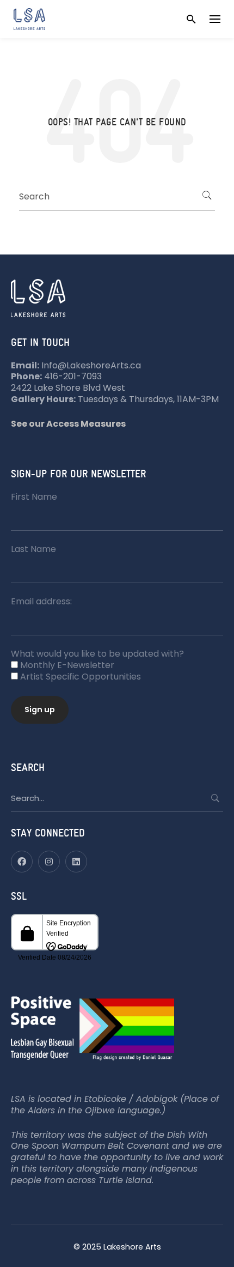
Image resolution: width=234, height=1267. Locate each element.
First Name (34, 496)
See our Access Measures (68, 423)
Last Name (33, 549)
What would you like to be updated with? (97, 653)
